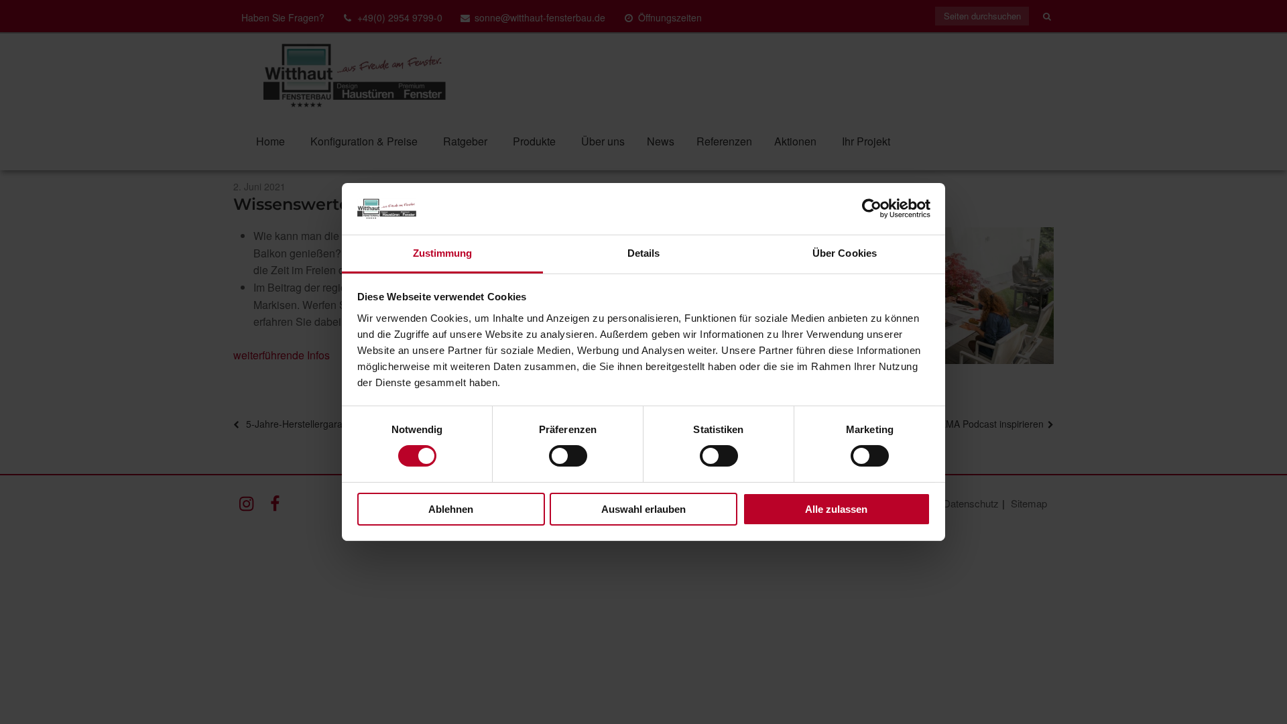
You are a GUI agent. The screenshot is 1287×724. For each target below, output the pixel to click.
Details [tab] (643, 253)
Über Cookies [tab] (844, 253)
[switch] (568, 456)
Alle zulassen (836, 509)
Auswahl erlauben (643, 509)
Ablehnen (450, 509)
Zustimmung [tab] (443, 253)
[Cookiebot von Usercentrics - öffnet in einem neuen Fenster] (871, 208)
